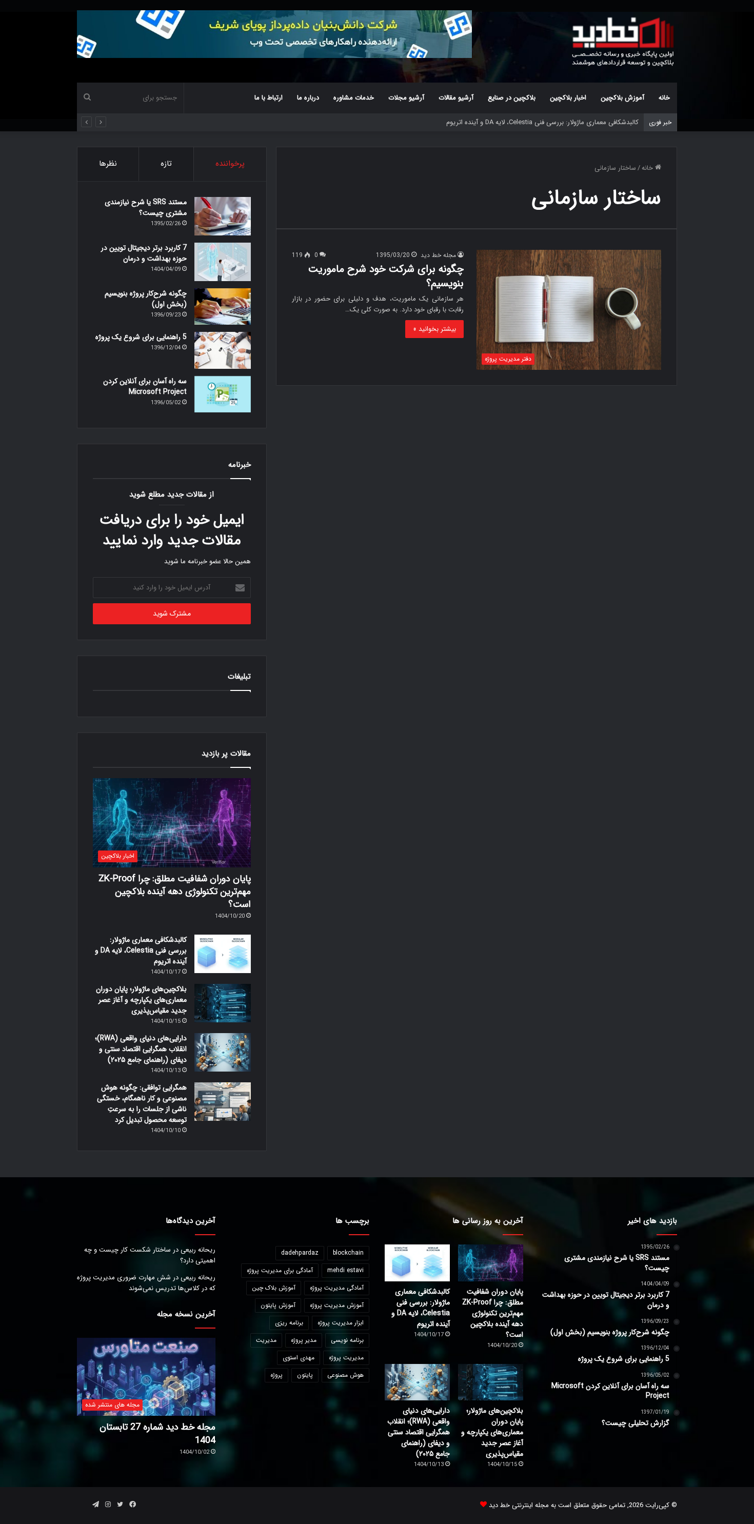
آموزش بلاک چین (273, 1288)
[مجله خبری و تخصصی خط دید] (623, 41)
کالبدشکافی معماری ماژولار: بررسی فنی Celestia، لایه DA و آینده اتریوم (141, 950)
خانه (664, 97)
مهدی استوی (298, 1357)
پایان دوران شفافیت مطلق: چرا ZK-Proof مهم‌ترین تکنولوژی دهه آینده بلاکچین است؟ (174, 892)
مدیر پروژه (303, 1340)
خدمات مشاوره (353, 97)
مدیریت (266, 1340)
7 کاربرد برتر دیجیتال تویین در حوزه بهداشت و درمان (144, 253)
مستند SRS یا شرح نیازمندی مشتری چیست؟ (146, 207)
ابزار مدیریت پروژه (341, 1323)
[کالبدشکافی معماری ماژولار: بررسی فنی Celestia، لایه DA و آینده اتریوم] (222, 954)
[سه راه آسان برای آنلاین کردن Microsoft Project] (222, 394)
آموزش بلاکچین (622, 97)
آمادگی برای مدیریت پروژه (280, 1270)
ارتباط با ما (268, 97)
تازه (166, 163)
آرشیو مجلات (406, 97)
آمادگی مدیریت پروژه (337, 1288)
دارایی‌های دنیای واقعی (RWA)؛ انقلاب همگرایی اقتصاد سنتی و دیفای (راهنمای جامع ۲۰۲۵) (141, 1049)
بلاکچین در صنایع (511, 97)
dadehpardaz (300, 1253)
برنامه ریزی (289, 1323)
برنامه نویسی (347, 1340)
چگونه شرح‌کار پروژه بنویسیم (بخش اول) (146, 299)
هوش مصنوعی (345, 1375)
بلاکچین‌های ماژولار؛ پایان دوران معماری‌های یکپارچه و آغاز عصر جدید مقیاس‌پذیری (141, 999)
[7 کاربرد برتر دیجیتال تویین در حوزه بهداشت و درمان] (222, 262)
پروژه (276, 1375)
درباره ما (308, 97)
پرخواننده (230, 163)
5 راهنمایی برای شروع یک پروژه (141, 337)
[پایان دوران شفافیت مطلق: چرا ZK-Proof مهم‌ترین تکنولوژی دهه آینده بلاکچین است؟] (490, 1262)
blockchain (348, 1253)
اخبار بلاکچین (568, 97)
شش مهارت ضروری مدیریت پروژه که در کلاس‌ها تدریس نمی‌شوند (146, 1283)
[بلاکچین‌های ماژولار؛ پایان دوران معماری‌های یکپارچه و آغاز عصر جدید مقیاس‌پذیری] (222, 1003)
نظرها (108, 163)
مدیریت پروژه (346, 1357)
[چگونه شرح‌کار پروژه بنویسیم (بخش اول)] (222, 306)
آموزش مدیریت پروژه (337, 1305)
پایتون (305, 1375)
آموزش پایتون (278, 1305)
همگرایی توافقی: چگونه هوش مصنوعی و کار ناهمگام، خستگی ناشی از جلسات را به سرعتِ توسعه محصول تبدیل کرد (142, 1103)
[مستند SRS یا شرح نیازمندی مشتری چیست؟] (222, 216)
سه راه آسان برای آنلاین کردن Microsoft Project (145, 386)
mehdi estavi (345, 1270)
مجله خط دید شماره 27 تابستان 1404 (157, 1433)
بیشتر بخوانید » (434, 329)
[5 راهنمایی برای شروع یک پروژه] (222, 350)
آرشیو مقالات (456, 97)
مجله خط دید (438, 255)
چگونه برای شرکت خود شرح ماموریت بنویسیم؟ (386, 276)
